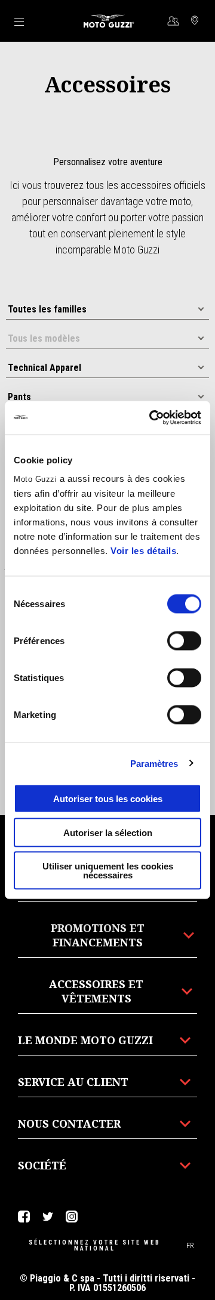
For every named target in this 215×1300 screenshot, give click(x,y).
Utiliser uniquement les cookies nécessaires (107, 870)
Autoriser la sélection (107, 832)
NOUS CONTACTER (69, 1123)
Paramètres (154, 763)
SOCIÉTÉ (42, 1165)
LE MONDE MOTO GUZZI (85, 1040)
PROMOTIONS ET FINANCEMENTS (98, 935)
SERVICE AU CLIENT (73, 1082)
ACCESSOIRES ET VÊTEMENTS (96, 991)
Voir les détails (143, 551)
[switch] (184, 641)
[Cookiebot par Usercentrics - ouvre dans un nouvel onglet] (151, 418)
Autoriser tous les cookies (107, 799)
